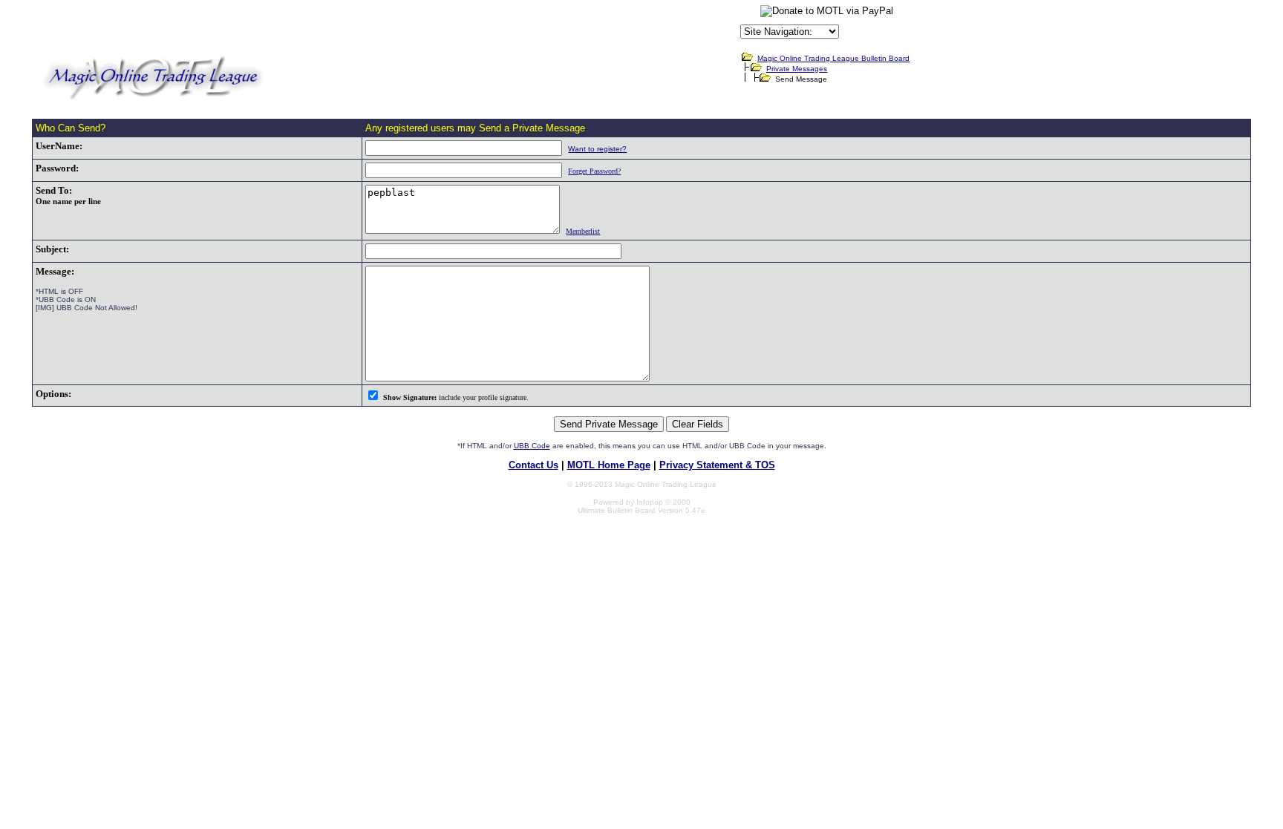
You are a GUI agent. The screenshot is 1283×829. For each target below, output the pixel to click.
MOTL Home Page (608, 465)
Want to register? (597, 149)
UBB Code (532, 446)
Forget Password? (594, 171)
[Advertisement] (563, 25)
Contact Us (533, 465)
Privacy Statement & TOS (717, 465)
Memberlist (583, 231)
